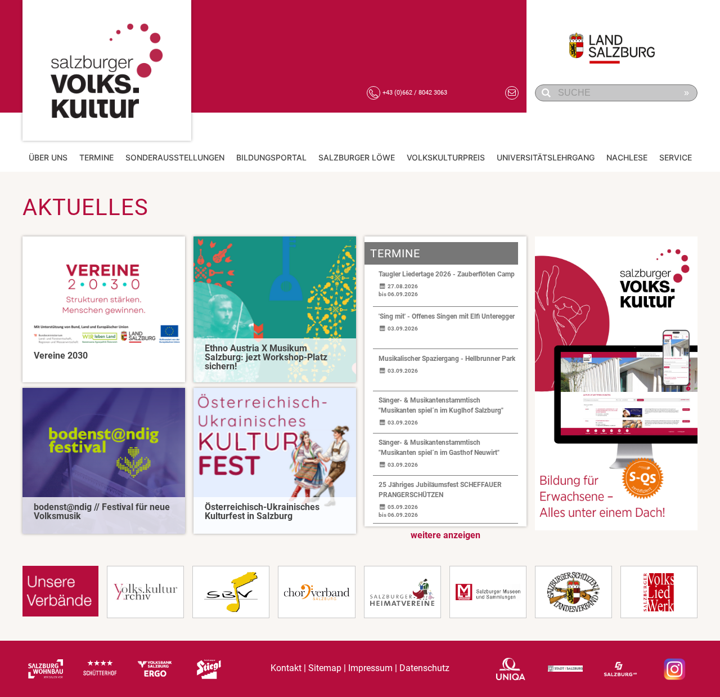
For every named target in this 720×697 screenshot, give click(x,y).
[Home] (106, 70)
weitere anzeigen (445, 535)
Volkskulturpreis (446, 157)
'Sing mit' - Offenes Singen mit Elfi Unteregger (447, 316)
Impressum (370, 668)
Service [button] (675, 157)
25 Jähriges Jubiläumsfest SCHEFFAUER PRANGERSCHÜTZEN (440, 490)
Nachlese (626, 157)
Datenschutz (424, 668)
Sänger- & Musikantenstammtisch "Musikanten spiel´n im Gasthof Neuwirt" (439, 448)
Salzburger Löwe (356, 157)
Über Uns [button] (48, 157)
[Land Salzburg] (619, 42)
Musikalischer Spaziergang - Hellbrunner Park (447, 359)
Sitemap (324, 668)
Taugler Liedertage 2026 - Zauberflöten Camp (447, 274)
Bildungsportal (271, 157)
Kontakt (286, 668)
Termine (395, 253)
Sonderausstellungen (174, 157)
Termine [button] (96, 157)
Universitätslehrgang (546, 157)
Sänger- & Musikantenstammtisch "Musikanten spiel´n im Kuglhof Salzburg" (441, 405)
